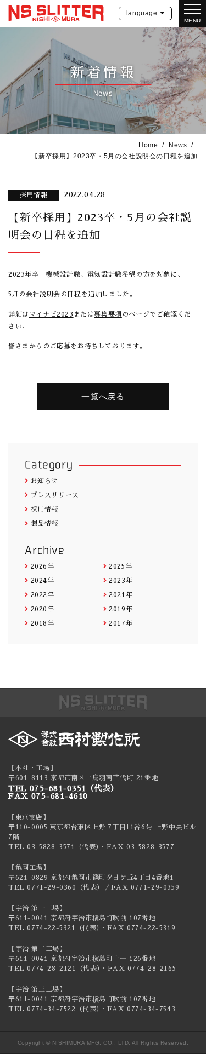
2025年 (120, 566)
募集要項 (107, 314)
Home (148, 145)
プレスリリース (55, 495)
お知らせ (44, 481)
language (142, 13)
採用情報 (44, 509)
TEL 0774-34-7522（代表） (54, 1009)
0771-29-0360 (51, 887)
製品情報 (44, 523)
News (178, 145)
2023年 (120, 580)
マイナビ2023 (51, 314)
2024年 (42, 580)
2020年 (42, 609)
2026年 (42, 566)
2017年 (120, 623)
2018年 (42, 623)
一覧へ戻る (103, 396)
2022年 (42, 595)
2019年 (120, 609)
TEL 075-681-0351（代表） (63, 788)
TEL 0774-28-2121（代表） (54, 968)
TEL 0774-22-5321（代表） (54, 928)
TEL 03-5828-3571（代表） (53, 847)
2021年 (120, 595)
